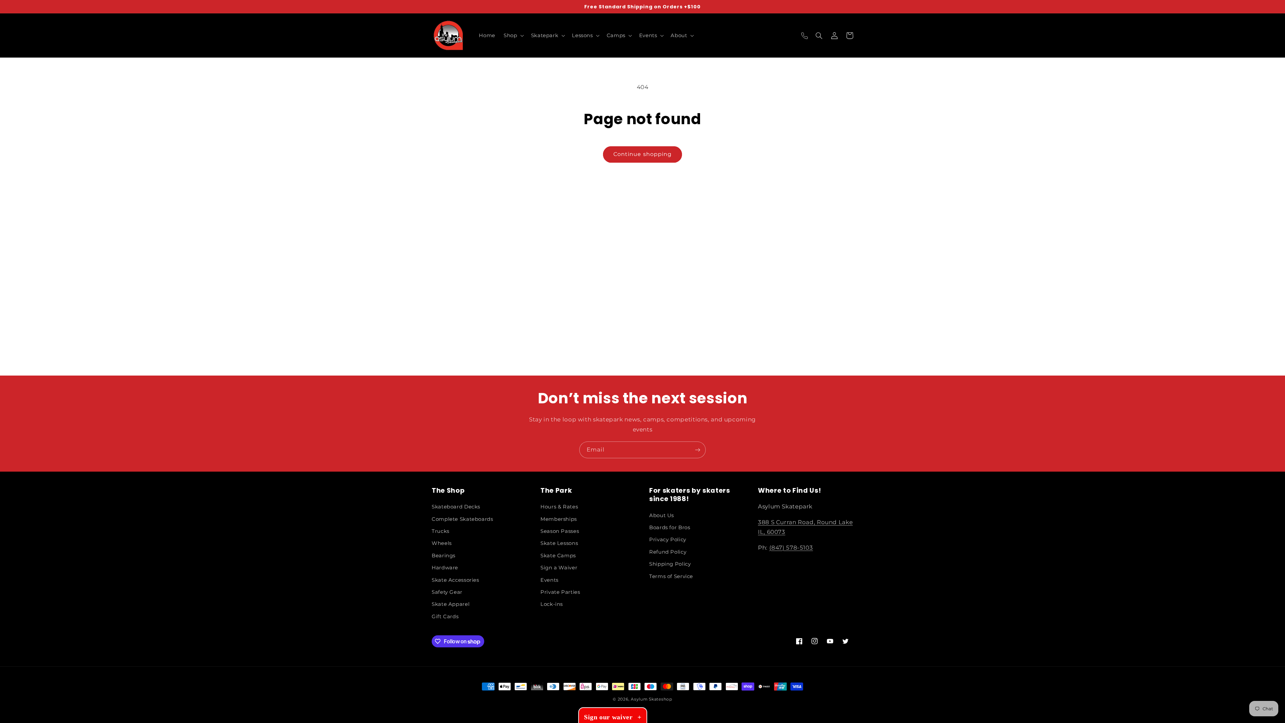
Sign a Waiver (558, 568)
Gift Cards (445, 617)
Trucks (440, 531)
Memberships (558, 519)
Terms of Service (671, 576)
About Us (661, 515)
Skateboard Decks (456, 507)
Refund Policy (667, 552)
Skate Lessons (559, 543)
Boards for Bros (669, 528)
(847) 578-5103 (791, 547)
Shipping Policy (670, 564)
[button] (513, 35)
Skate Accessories (455, 580)
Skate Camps (558, 556)
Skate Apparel (450, 604)
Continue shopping (642, 154)
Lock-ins (551, 604)
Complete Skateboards (462, 519)
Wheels (442, 543)
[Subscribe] (697, 449)
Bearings (443, 556)
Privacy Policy (667, 540)
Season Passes (559, 531)
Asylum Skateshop (651, 699)
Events (549, 580)
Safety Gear (447, 592)
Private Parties (560, 592)
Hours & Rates (559, 507)
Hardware (445, 568)
